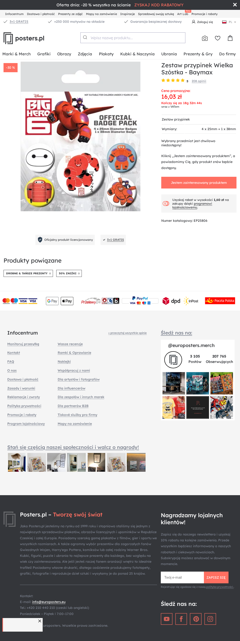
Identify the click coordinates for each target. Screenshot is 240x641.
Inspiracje (127, 14)
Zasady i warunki (21, 388)
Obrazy (64, 53)
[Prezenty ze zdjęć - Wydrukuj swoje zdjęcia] (205, 38)
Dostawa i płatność (41, 14)
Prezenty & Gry (198, 53)
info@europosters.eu (48, 602)
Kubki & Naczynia (137, 53)
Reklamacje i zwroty (23, 397)
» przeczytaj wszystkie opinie (127, 333)
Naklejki (64, 361)
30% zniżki (67, 273)
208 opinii (199, 81)
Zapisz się (216, 577)
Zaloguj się (205, 22)
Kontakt (13, 353)
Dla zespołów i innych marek (81, 397)
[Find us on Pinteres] (196, 619)
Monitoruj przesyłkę (23, 344)
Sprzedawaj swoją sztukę (156, 14)
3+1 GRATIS (19, 21)
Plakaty (106, 53)
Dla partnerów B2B (73, 406)
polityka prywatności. (220, 586)
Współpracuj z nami (74, 370)
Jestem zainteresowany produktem (199, 183)
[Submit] (86, 37)
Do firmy (227, 53)
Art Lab (183, 13)
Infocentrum (14, 14)
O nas (12, 370)
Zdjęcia (85, 53)
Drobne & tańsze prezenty (27, 273)
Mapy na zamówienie (101, 14)
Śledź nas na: (176, 333)
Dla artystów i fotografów (79, 379)
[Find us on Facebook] (181, 619)
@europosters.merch (191, 345)
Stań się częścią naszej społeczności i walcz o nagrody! (73, 447)
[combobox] (132, 37)
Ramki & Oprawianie (74, 353)
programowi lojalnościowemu (192, 205)
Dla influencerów (71, 388)
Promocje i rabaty (204, 14)
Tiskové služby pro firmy (77, 415)
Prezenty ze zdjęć (70, 14)
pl (230, 22)
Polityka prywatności (24, 406)
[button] (40, 621)
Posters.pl (35, 38)
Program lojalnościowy (26, 424)
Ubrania (169, 53)
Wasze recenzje (70, 344)
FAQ (10, 361)
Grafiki (44, 53)
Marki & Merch (16, 53)
